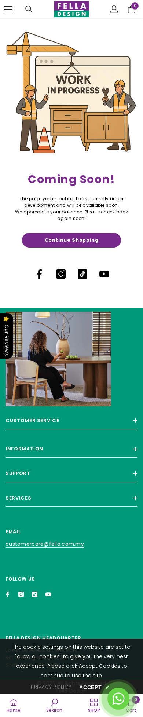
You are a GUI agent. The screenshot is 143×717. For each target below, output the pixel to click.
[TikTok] (82, 274)
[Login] (114, 9)
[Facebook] (39, 274)
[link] (54, 705)
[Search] (29, 9)
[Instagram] (61, 274)
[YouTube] (104, 274)
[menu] (8, 9)
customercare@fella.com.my (45, 544)
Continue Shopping (72, 240)
